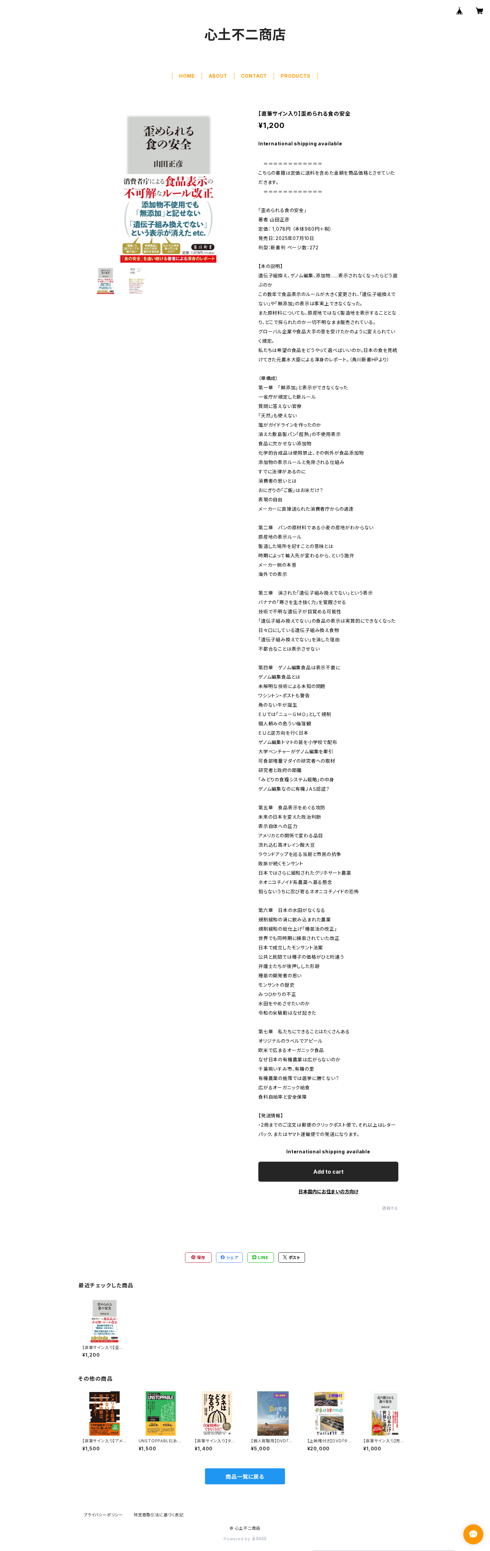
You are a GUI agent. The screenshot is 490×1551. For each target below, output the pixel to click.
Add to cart (328, 1171)
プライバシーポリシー (103, 1514)
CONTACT (254, 76)
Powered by (238, 1538)
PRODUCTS (295, 76)
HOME (187, 76)
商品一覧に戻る (245, 1476)
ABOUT (218, 76)
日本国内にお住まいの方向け (328, 1191)
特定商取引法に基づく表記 (159, 1514)
